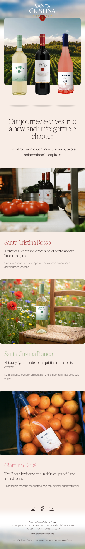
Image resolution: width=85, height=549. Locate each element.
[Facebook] (42, 508)
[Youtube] (51, 508)
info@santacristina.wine (42, 533)
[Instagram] (33, 509)
